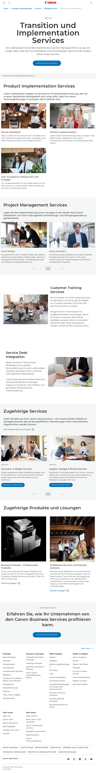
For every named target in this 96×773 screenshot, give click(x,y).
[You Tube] (91, 759)
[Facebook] (68, 759)
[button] (34, 268)
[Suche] (9, 3)
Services (48, 18)
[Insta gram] (74, 759)
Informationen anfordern (46, 63)
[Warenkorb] (4, 3)
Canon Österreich (10, 758)
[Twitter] (86, 759)
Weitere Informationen (13, 485)
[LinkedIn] (80, 759)
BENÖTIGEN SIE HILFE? (48, 608)
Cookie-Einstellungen (67, 752)
